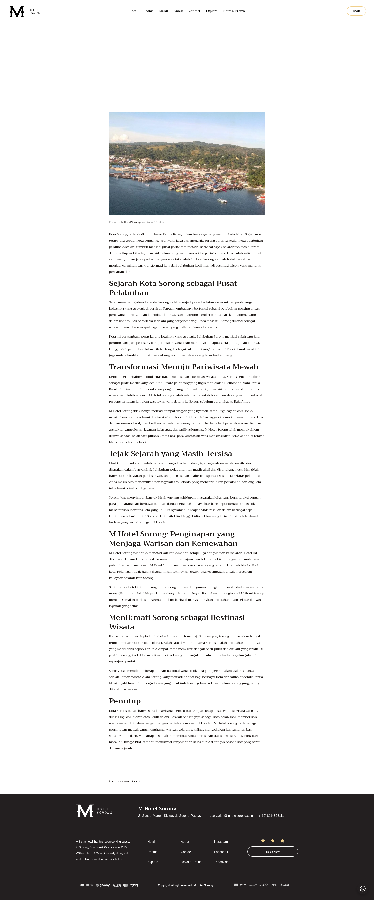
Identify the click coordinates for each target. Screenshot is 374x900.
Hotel (133, 11)
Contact (194, 11)
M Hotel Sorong (130, 222)
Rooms (148, 11)
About (178, 11)
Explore (211, 11)
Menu (163, 11)
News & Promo (234, 11)
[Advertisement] (187, 51)
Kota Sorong (118, 234)
